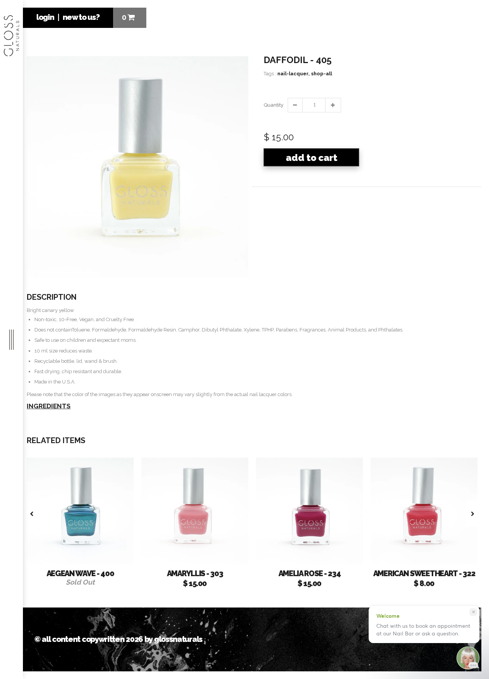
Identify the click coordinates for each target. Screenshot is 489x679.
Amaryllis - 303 (195, 573)
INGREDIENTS (49, 406)
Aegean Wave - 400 (80, 573)
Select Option (447, 558)
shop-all (321, 73)
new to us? (81, 17)
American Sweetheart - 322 (424, 573)
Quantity (273, 105)
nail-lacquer (293, 73)
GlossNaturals (178, 639)
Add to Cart (311, 157)
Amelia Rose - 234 (310, 573)
